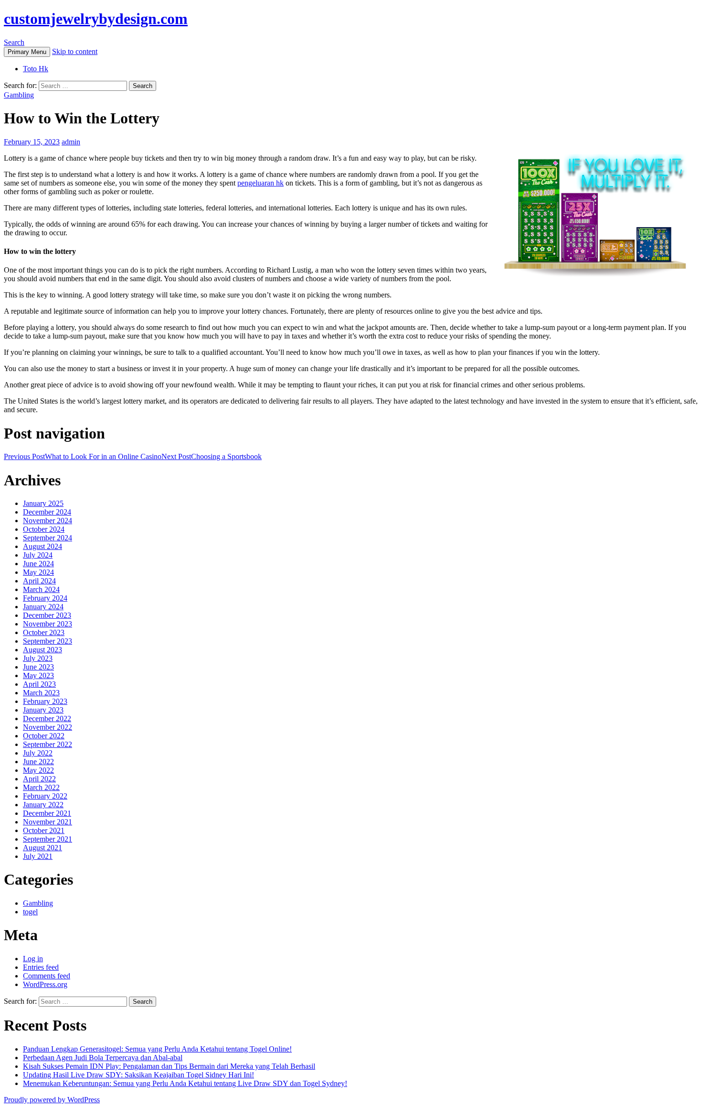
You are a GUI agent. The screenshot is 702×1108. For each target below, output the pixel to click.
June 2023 (38, 667)
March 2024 (41, 589)
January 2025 (43, 503)
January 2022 (43, 805)
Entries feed (41, 967)
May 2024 (38, 572)
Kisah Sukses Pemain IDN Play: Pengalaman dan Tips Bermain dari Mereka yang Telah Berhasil (169, 1066)
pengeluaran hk (260, 183)
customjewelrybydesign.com (96, 18)
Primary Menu (27, 51)
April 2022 (39, 779)
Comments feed (46, 976)
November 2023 (47, 624)
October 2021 (43, 830)
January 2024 (43, 607)
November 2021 (47, 822)
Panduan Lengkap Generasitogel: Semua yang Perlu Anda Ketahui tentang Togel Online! (157, 1049)
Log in (33, 958)
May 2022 (38, 770)
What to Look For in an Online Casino (82, 456)
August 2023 (42, 650)
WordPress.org (45, 984)
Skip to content (74, 51)
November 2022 (47, 727)
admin (71, 142)
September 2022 (47, 744)
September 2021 (47, 839)
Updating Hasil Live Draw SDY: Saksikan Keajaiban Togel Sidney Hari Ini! (138, 1075)
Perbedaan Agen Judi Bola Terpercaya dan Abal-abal (102, 1057)
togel (30, 912)
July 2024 (38, 555)
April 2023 (39, 684)
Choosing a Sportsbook (211, 456)
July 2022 (38, 753)
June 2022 (38, 761)
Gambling (19, 95)
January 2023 (43, 710)
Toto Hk (35, 69)
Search (14, 42)
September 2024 (47, 538)
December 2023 (47, 615)
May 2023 (38, 675)
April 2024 (39, 581)
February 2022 (45, 796)
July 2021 (38, 856)
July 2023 (38, 658)
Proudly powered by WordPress (52, 1100)
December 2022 (47, 718)
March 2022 (41, 787)
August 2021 (42, 848)
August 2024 (42, 546)
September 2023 (47, 641)
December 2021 (47, 813)
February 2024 (45, 598)
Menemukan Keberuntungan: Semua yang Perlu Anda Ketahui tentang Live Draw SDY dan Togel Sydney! (185, 1083)
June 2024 (38, 563)
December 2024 (47, 512)
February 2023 (45, 701)
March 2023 (41, 693)
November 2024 (47, 520)
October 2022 (43, 736)
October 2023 (43, 632)
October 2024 (43, 529)
